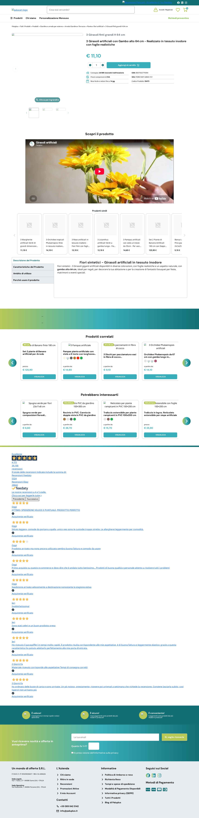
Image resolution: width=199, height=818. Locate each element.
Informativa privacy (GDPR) (119, 793)
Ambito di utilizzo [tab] (22, 273)
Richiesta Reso (113, 779)
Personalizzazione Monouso (54, 18)
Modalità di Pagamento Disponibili (122, 788)
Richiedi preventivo (178, 18)
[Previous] (12, 362)
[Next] (186, 362)
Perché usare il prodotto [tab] (26, 280)
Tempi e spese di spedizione (120, 784)
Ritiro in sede (67, 779)
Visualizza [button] (39, 377)
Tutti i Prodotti (112, 797)
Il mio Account (68, 793)
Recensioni (66, 784)
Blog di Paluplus (113, 802)
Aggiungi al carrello (127, 65)
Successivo (32, 499)
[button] (15, 68)
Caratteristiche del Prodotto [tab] (28, 267)
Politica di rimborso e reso (119, 774)
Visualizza (80, 377)
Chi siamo (31, 18)
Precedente (18, 499)
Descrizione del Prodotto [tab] (26, 260)
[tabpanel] (120, 267)
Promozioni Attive (69, 788)
